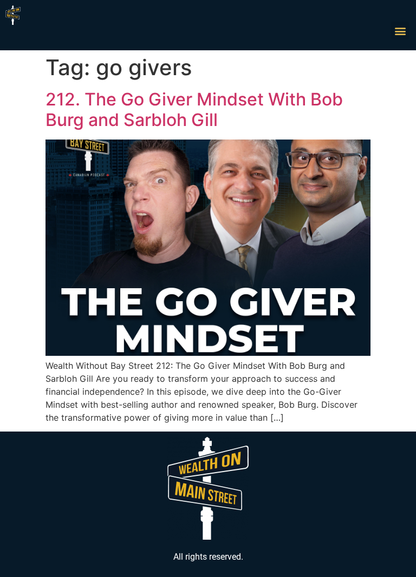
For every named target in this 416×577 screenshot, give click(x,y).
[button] (400, 30)
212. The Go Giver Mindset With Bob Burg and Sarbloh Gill (194, 109)
